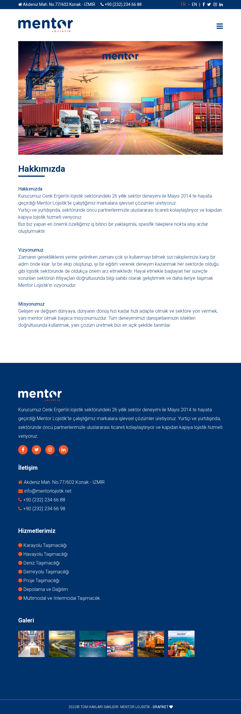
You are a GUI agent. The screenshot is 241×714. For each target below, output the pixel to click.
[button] (220, 26)
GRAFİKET (161, 707)
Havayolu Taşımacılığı (45, 554)
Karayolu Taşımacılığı (44, 545)
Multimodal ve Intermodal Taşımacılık (61, 598)
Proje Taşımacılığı (40, 580)
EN (194, 4)
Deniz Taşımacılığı (41, 563)
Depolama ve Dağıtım (45, 589)
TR (183, 4)
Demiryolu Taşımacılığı (45, 572)
